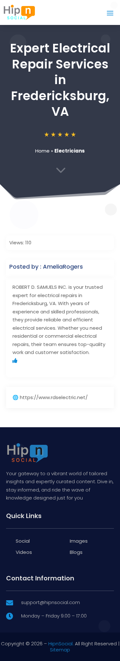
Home (42, 150)
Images (79, 541)
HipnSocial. (61, 643)
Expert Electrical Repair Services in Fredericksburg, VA (60, 80)
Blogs (76, 552)
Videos (24, 552)
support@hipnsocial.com (50, 602)
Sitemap (60, 649)
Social (23, 541)
